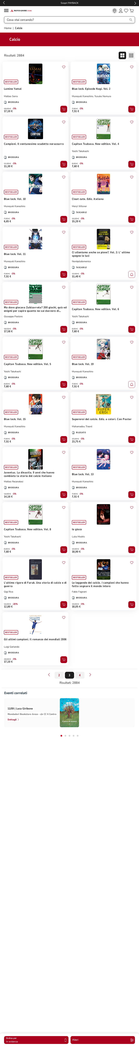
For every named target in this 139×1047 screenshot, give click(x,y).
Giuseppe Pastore (13, 316)
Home (8, 28)
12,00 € (75, 274)
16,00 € (75, 219)
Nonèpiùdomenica (81, 261)
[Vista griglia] (122, 55)
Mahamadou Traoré (82, 426)
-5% (14, 108)
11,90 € (7, 164)
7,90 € (75, 109)
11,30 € (8, 166)
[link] (114, 10)
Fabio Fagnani (79, 591)
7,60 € (75, 166)
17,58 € (8, 331)
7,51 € (75, 111)
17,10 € (8, 111)
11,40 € (76, 276)
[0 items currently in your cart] (132, 11)
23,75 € (76, 441)
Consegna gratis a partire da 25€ (69, 3)
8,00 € (75, 164)
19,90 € (75, 549)
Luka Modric (78, 536)
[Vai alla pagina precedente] (49, 674)
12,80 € (8, 606)
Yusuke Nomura (102, 96)
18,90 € (76, 551)
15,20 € (76, 221)
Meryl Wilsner (79, 206)
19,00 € (75, 604)
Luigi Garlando (11, 646)
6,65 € (7, 221)
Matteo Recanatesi (13, 481)
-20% (15, 604)
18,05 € (76, 606)
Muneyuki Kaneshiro (82, 96)
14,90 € (7, 494)
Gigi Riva (8, 591)
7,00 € (7, 219)
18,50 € (7, 329)
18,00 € (7, 109)
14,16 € (8, 496)
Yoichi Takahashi (80, 151)
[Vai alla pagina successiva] (90, 674)
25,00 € (75, 439)
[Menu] (7, 11)
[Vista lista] (131, 55)
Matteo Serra (11, 96)
